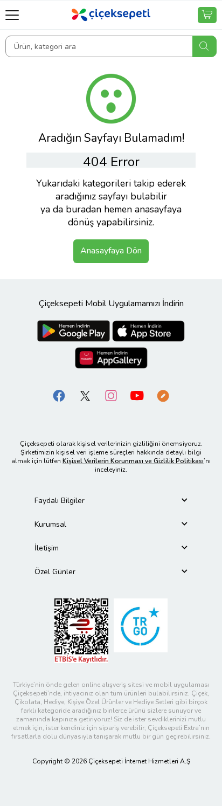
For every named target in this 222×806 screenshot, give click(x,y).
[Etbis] (81, 630)
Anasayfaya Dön (111, 251)
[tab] (111, 500)
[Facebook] (59, 395)
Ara (204, 46)
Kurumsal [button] (50, 524)
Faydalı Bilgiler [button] (59, 500)
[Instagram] (111, 395)
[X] (85, 395)
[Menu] (12, 14)
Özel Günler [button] (54, 572)
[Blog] (162, 395)
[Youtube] (136, 395)
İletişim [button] (46, 548)
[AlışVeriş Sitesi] (207, 15)
